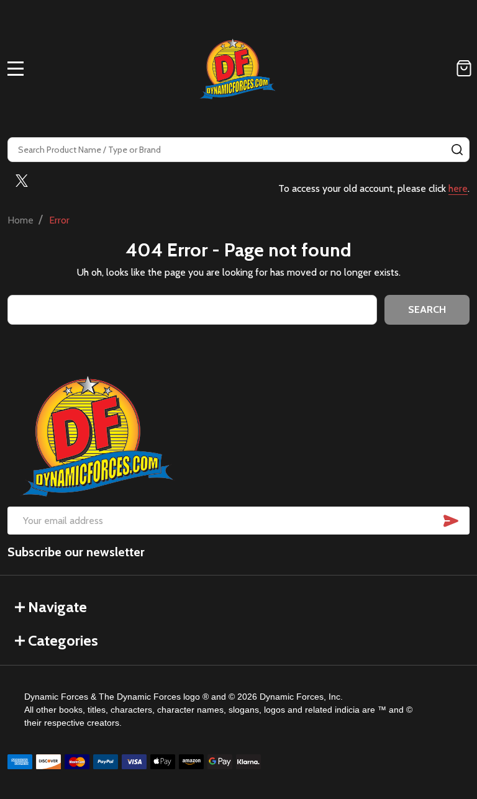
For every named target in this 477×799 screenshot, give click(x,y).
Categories (63, 640)
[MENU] (15, 68)
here (458, 188)
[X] (22, 180)
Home (20, 220)
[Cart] (464, 68)
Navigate (57, 607)
